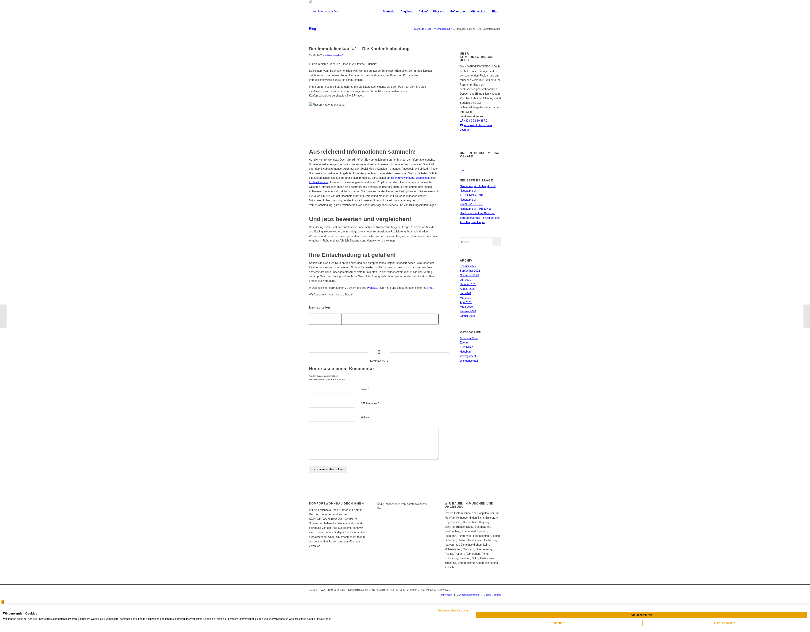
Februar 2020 (468, 311)
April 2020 (466, 302)
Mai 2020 (465, 297)
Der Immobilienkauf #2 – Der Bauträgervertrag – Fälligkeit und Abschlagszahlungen (480, 218)
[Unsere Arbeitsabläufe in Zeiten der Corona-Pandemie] (3, 316)
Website (365, 417)
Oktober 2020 (468, 284)
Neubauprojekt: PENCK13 (475, 208)
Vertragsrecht (468, 356)
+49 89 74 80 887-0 (475, 120)
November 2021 (469, 275)
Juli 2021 (465, 279)
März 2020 (466, 306)
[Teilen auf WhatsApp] (390, 319)
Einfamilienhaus (318, 182)
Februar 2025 (468, 266)
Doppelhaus (423, 177)
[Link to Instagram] (463, 169)
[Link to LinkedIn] (463, 176)
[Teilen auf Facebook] (325, 319)
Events (464, 342)
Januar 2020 (467, 315)
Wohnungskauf (335, 55)
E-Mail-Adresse (370, 403)
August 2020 (467, 288)
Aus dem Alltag (469, 338)
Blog (312, 29)
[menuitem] (389, 11)
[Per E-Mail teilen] (422, 319)
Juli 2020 (465, 293)
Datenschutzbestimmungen (453, 610)
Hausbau (465, 351)
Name (365, 388)
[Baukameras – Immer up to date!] (806, 316)
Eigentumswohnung (402, 177)
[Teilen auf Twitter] (358, 319)
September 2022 (470, 270)
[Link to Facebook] (463, 163)
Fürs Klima (466, 347)
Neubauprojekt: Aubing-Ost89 (477, 186)
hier (431, 287)
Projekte (372, 287)
